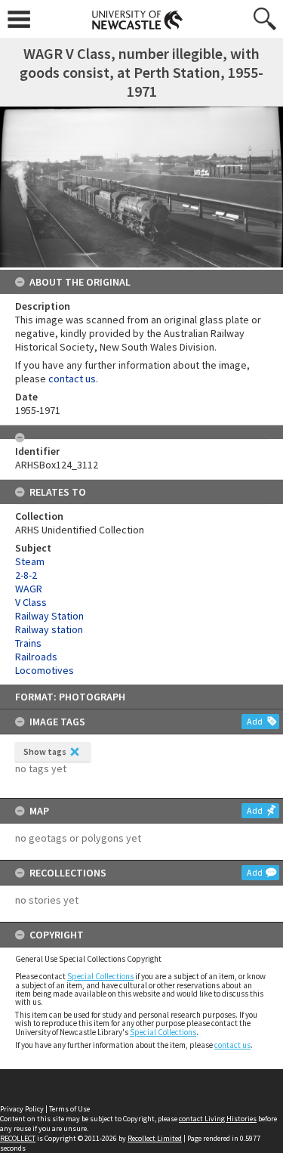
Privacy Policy (22, 1109)
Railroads (36, 656)
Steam (30, 561)
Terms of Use (69, 1109)
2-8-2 (26, 575)
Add (255, 721)
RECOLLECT (17, 1138)
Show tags (44, 751)
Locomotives (44, 670)
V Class (31, 602)
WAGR (28, 588)
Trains (28, 643)
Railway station (49, 629)
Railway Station (49, 616)
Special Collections (100, 976)
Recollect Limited (155, 1138)
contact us (232, 1045)
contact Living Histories (218, 1119)
